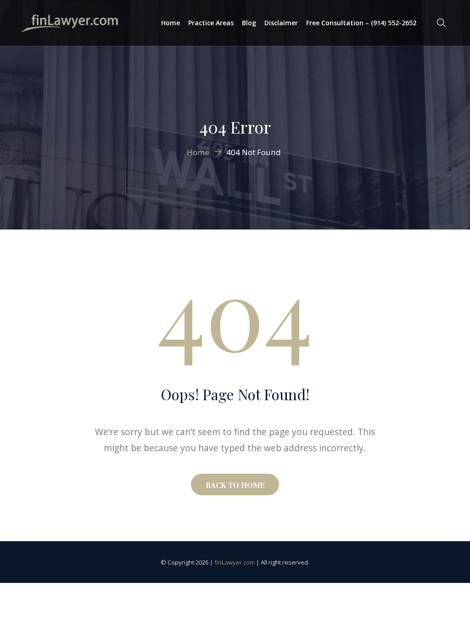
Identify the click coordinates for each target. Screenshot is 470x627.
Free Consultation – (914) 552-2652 (361, 22)
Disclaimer (281, 22)
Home (170, 22)
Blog (249, 22)
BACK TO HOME (235, 485)
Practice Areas (211, 22)
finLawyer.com (234, 562)
